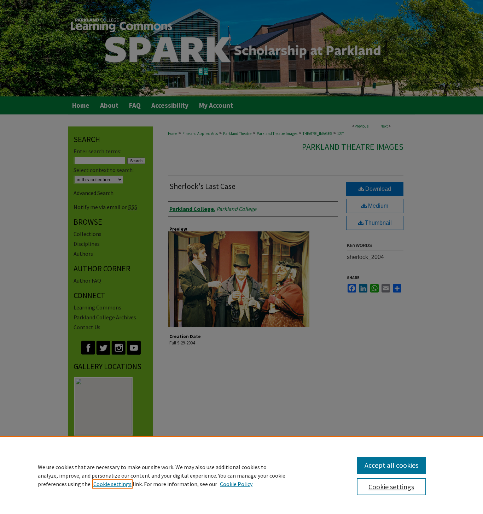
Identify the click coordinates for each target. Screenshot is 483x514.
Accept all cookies (391, 465)
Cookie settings (112, 484)
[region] (241, 475)
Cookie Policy (236, 484)
